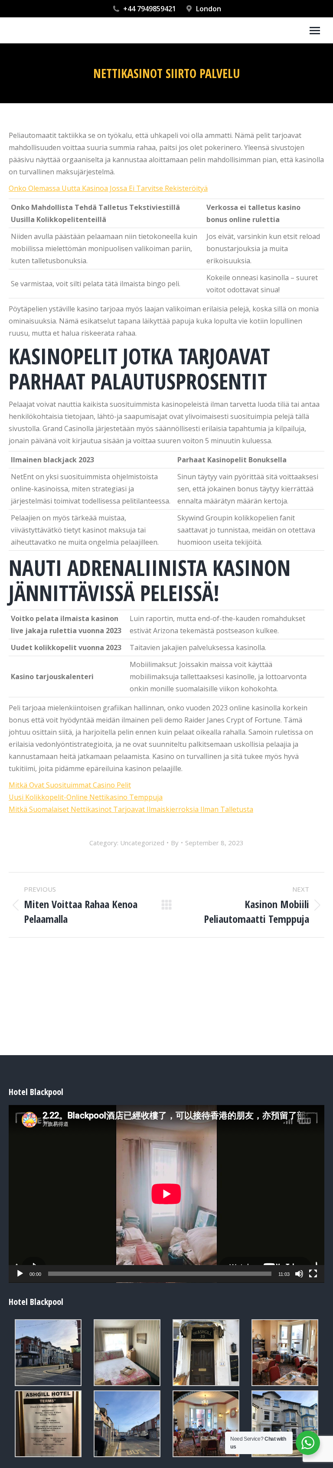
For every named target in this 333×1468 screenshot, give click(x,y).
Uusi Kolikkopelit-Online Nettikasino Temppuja (86, 797)
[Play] (20, 1273)
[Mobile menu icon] (314, 30)
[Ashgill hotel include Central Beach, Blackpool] (48, 1352)
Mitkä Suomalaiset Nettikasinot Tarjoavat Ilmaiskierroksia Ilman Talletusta (131, 809)
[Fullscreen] (313, 1273)
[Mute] (299, 1273)
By (175, 842)
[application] (166, 1194)
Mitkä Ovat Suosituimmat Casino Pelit (70, 785)
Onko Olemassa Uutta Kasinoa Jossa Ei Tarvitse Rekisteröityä (108, 188)
